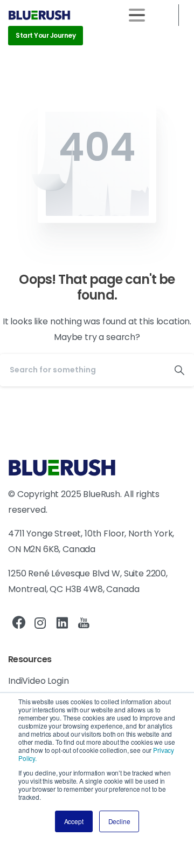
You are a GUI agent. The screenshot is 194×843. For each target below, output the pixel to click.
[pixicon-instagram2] (40, 623)
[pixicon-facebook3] (19, 623)
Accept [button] (74, 821)
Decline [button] (119, 821)
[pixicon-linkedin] (62, 623)
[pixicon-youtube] (83, 623)
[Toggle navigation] (137, 15)
